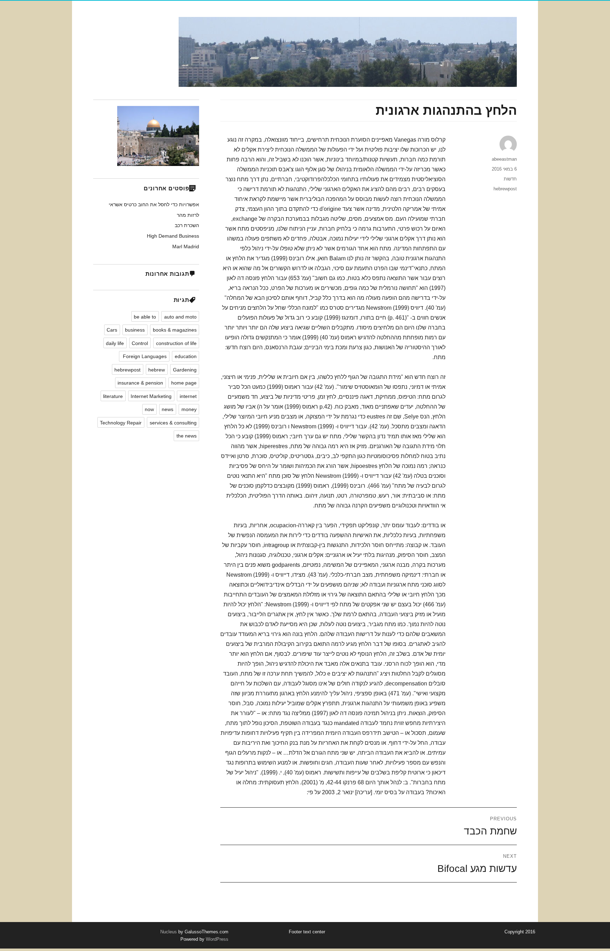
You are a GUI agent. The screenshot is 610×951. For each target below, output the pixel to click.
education (186, 356)
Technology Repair (121, 423)
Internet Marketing (151, 396)
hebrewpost (505, 188)
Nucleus (168, 931)
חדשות (510, 179)
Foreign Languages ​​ (144, 356)
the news (187, 436)
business (135, 330)
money (189, 409)
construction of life (176, 343)
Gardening (185, 370)
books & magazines (175, 330)
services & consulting (173, 423)
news (167, 409)
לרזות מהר (188, 215)
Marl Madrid (185, 246)
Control (140, 343)
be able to (145, 317)
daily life (115, 343)
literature (113, 396)
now (149, 409)
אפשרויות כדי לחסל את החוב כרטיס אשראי (154, 204)
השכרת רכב (187, 225)
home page (184, 383)
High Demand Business (173, 236)
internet (188, 396)
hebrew (156, 370)
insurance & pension (140, 383)
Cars (112, 330)
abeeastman (504, 159)
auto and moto (180, 317)
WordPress (216, 939)
